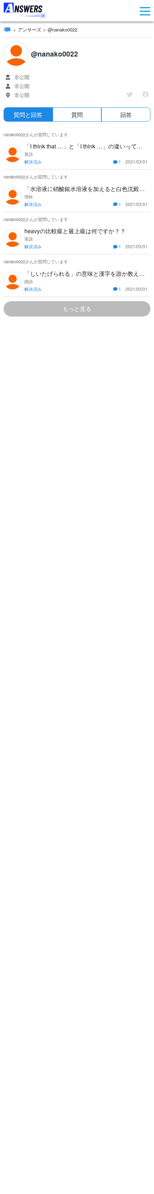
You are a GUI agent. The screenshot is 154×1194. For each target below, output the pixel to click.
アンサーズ (29, 29)
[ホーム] (7, 29)
